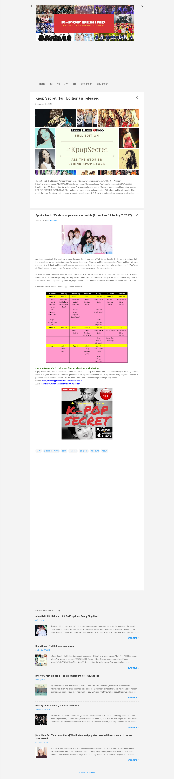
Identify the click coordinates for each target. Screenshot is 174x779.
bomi (64, 451)
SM (51, 84)
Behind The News (51, 451)
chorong (73, 451)
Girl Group (102, 84)
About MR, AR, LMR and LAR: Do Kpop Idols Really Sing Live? (67, 616)
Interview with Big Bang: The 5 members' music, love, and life (67, 675)
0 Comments (53, 220)
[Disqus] (87, 486)
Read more (133, 638)
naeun (104, 451)
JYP (66, 84)
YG (58, 84)
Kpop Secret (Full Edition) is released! (67, 98)
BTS (74, 84)
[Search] (142, 7)
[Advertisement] (73, 60)
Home (42, 84)
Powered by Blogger (87, 772)
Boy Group (86, 84)
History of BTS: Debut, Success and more (57, 705)
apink (39, 451)
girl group (84, 451)
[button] (137, 98)
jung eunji (95, 451)
